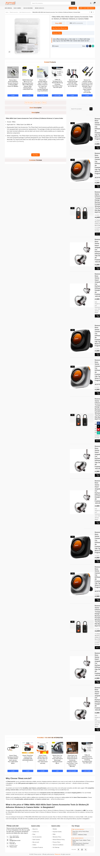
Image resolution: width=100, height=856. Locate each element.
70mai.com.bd (12, 826)
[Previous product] (90, 12)
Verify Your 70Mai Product (86, 8)
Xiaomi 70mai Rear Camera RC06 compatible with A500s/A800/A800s (27, 758)
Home (7, 12)
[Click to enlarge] (9, 52)
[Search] (73, 3)
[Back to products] (91, 12)
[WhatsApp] (82, 849)
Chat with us (12, 843)
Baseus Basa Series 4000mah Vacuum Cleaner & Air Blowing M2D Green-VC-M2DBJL (13, 83)
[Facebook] (78, 849)
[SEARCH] (90, 108)
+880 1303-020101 (14, 837)
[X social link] (90, 46)
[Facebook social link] (87, 46)
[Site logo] (10, 3)
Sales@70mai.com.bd (14, 840)
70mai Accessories (14, 12)
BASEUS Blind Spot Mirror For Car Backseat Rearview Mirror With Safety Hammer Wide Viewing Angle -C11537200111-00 (27, 84)
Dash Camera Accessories (25, 12)
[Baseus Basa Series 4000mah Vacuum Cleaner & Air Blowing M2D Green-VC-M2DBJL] (13, 72)
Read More (35, 154)
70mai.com (57, 854)
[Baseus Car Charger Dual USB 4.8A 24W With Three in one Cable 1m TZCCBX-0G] (72, 72)
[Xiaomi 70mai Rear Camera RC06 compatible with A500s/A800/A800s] (28, 748)
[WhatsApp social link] (93, 46)
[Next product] (93, 12)
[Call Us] (85, 849)
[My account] (90, 3)
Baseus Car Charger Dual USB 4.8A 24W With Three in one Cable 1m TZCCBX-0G (72, 83)
